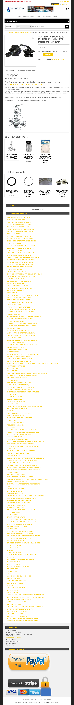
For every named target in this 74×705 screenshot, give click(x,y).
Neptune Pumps (12, 380)
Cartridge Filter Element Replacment (20, 253)
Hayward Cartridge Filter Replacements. (22, 309)
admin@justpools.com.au (13, 638)
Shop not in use (45, 699)
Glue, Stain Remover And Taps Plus (19, 302)
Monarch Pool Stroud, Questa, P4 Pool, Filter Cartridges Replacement (32, 364)
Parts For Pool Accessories (17, 408)
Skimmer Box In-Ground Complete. (19, 500)
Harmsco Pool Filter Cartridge (18, 307)
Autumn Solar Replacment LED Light (20, 238)
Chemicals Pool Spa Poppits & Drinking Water (23, 257)
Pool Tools (11, 427)
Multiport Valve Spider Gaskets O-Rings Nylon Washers (27, 373)
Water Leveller (12, 592)
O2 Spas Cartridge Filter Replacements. (21, 387)
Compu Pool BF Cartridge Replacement (21, 264)
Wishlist (34, 699)
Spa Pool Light (12, 529)
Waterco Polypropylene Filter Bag (19, 599)
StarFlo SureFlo (13, 548)
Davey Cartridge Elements (16, 272)
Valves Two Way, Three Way (16, 581)
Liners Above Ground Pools (17, 349)
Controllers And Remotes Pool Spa (20, 267)
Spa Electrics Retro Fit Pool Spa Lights (21, 522)
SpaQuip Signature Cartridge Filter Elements (23, 536)
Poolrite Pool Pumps (14, 437)
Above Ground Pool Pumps (16, 220)
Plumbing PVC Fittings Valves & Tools (20, 418)
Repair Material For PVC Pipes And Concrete (22, 465)
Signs (9, 486)
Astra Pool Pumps (13, 234)
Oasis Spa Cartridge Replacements (19, 389)
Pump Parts (11, 448)
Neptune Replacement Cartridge (19, 382)
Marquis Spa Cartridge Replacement (20, 361)
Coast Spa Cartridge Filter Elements (20, 262)
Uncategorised (12, 571)
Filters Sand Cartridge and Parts (19, 297)
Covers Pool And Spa (14, 269)
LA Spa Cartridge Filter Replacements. (21, 333)
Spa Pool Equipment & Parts (17, 526)
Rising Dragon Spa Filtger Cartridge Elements (24, 467)
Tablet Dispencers (13, 562)
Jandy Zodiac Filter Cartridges (18, 330)
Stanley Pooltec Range (15, 545)
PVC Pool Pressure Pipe (15, 456)
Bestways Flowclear (14, 243)
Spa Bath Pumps (12, 515)
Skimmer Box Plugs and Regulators (19, 503)
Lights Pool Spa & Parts (15, 347)
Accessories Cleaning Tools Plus (19, 224)
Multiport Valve (13, 368)
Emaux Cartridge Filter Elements (19, 281)
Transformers (12, 569)
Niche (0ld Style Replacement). (18, 385)
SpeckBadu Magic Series (15, 540)
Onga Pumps (11, 394)
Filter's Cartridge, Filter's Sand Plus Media (22, 295)
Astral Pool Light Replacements (19, 236)
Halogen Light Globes (15, 305)
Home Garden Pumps (14, 314)
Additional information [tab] (26, 71)
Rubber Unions (12, 472)
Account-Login (28, 16)
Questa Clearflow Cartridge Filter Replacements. (25, 458)
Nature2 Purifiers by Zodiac (17, 378)
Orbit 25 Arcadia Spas (14, 397)
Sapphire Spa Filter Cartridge (18, 481)
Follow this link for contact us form (26, 84)
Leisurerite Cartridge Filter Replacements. (23, 345)
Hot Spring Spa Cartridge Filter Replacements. (24, 316)
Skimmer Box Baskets (14, 491)
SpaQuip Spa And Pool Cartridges (19, 538)
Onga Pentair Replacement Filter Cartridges (23, 392)
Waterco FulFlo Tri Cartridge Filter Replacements (25, 595)
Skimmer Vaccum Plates (15, 507)
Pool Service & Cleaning (15, 425)
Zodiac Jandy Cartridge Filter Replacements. (23, 618)
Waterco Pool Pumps (14, 604)
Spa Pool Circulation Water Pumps (19, 524)
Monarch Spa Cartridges (16, 366)
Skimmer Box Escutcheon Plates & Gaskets (22, 498)
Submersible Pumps (14, 552)
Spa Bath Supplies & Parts (16, 517)
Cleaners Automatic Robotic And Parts (21, 260)
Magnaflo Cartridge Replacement (19, 356)
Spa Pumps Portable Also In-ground (20, 531)
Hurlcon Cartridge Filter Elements (20, 319)
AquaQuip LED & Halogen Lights (18, 227)
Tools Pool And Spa (14, 564)
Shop (38, 16)
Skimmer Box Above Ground (16, 489)
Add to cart (47, 54)
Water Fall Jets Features (16, 588)
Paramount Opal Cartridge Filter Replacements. (24, 406)
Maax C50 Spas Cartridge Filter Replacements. (23, 354)
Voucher (10, 585)
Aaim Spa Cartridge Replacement (18, 217)
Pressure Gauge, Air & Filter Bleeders (20, 444)
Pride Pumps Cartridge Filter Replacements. (23, 446)
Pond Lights (11, 420)
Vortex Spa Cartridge (15, 583)
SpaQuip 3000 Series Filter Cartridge (20, 533)
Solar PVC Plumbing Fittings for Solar (21, 510)
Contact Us (47, 16)
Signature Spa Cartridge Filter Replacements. (23, 484)
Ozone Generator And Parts (17, 401)
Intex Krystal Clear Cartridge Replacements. (23, 323)
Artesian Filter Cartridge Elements (20, 231)
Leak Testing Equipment (15, 342)
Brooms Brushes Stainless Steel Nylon (21, 246)
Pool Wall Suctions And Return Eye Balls (22, 430)
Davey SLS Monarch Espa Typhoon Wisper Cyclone (24, 274)
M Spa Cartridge (13, 352)
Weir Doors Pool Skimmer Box (17, 616)
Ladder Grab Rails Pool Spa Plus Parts (21, 335)
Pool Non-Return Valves (15, 423)
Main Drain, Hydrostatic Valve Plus (19, 359)
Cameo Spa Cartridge (14, 250)
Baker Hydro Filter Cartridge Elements (21, 241)
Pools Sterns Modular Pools (17, 439)
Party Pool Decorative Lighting (18, 413)
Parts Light (11, 411)
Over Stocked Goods (14, 399)
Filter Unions (12, 293)
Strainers (10, 550)
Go (67, 27)
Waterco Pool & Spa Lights (16, 602)
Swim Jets (10, 557)
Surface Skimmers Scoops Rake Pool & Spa (22, 555)
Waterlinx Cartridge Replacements (20, 609)
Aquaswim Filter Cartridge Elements (20, 229)
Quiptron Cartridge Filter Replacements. (22, 460)
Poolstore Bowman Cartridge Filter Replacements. (25, 441)
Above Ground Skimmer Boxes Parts (19, 222)
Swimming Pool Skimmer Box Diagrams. (20, 559)
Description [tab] (10, 71)
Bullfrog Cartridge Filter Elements (20, 248)
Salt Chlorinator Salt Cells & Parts (20, 477)
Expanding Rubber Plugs (15, 283)
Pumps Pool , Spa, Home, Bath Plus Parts (21, 451)
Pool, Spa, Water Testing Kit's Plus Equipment (23, 432)
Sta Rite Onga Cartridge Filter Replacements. (23, 543)
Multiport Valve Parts (23, 32)
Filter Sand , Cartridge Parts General (20, 288)
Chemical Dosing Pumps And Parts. (19, 255)
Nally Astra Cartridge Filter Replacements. (23, 375)
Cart (55, 16)
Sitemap (26, 699)
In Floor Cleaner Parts (15, 321)
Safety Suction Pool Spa (16, 474)
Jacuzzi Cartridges (14, 328)
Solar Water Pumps (14, 512)
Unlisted (10, 574)
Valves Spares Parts (14, 578)
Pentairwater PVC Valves (16, 415)
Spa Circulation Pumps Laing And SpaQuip (21, 519)
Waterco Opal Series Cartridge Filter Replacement (25, 597)
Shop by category (11, 21)
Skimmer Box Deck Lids (15, 493)
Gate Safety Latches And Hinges (18, 300)
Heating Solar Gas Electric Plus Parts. (21, 312)
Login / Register (64, 1)
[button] (32, 38)
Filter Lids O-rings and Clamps (18, 286)
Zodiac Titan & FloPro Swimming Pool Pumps (22, 621)
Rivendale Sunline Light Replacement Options (23, 470)
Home (19, 16)
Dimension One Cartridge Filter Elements (22, 276)
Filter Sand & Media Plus (15, 290)
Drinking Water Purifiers (16, 279)
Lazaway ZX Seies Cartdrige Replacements (22, 340)
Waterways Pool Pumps (15, 614)
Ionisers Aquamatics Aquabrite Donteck (21, 326)
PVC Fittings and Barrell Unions (18, 453)
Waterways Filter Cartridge (17, 611)
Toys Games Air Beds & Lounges (18, 566)
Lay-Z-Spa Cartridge (14, 338)
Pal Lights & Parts (13, 404)
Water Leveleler (13, 590)
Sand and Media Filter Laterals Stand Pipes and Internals (27, 479)
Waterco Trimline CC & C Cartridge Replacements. (25, 607)
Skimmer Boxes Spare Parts (16, 505)
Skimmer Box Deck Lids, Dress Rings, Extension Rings (25, 496)
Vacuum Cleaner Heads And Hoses (19, 576)
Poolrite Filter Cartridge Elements (20, 434)
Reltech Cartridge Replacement (18, 463)
